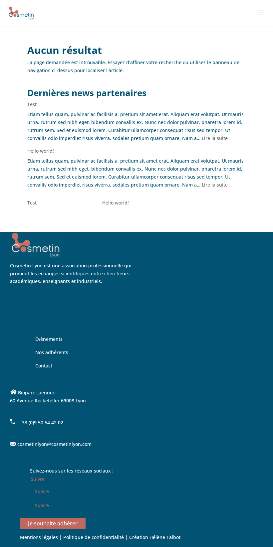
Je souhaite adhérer (53, 523)
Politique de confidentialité (94, 537)
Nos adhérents (51, 352)
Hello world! (40, 151)
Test (32, 104)
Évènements (49, 339)
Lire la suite (215, 138)
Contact (43, 365)
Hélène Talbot (164, 537)
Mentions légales (39, 537)
